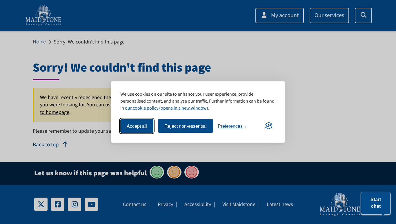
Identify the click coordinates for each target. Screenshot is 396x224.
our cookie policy (141, 108)
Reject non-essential (185, 126)
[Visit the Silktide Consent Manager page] (269, 126)
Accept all (137, 126)
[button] (375, 203)
